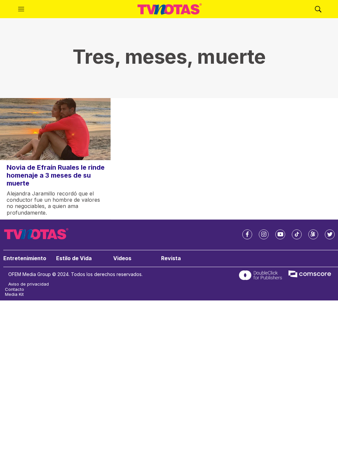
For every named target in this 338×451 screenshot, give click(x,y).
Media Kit (14, 294)
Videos (122, 258)
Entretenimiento (24, 258)
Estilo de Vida (74, 258)
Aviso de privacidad (28, 284)
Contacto (14, 289)
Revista (171, 258)
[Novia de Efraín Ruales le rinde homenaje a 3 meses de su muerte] (55, 129)
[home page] (170, 9)
